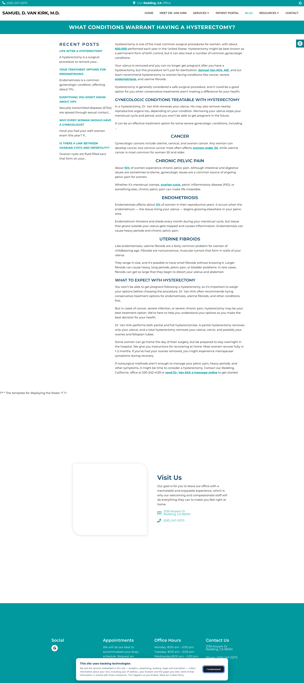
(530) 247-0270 (16, 3)
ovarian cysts (170, 184)
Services (199, 13)
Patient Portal (227, 13)
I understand (214, 669)
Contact (291, 13)
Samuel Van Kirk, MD (213, 70)
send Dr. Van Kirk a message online (191, 372)
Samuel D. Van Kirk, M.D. (31, 13)
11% (158, 204)
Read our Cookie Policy (171, 675)
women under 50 (205, 148)
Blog (249, 13)
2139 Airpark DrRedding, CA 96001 (177, 513)
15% (127, 168)
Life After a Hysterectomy (80, 51)
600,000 (121, 49)
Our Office (153, 3)
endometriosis (125, 79)
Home (149, 13)
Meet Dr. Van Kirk (173, 13)
